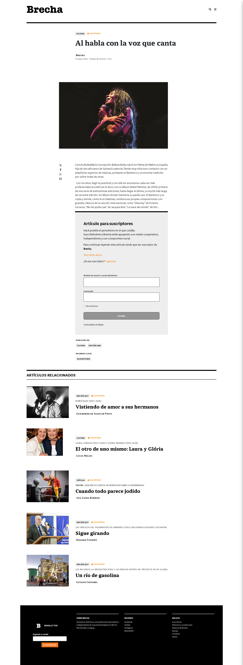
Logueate (110, 261)
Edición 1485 (95, 345)
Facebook (128, 622)
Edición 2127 (83, 395)
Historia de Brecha (180, 627)
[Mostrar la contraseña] (155, 297)
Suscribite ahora (93, 255)
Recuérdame (91, 306)
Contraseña (88, 291)
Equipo (175, 630)
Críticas (81, 480)
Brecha (80, 54)
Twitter (127, 624)
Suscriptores (83, 358)
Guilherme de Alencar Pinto (94, 413)
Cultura (80, 33)
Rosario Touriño (86, 539)
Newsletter (129, 630)
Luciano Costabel (87, 581)
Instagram (128, 627)
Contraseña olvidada (93, 324)
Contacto (176, 633)
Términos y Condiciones (182, 624)
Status (174, 636)
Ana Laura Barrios (88, 497)
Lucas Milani (84, 455)
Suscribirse (176, 622)
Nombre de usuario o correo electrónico (100, 275)
